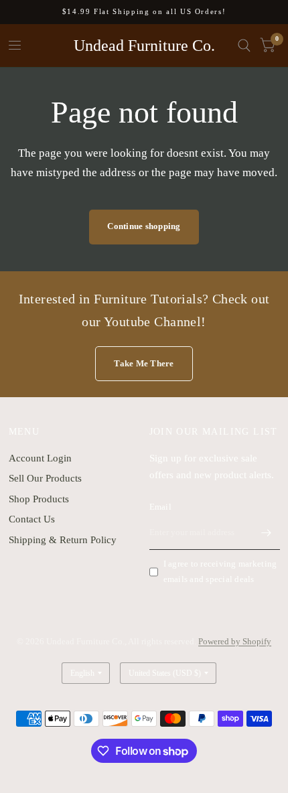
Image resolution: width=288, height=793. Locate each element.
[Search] (244, 45)
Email (160, 507)
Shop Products (39, 499)
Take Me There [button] (143, 363)
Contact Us (32, 519)
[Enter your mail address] (266, 532)
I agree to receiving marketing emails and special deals (220, 571)
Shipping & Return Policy (63, 539)
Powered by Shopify (234, 641)
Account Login (40, 458)
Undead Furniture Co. (144, 46)
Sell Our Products (45, 478)
